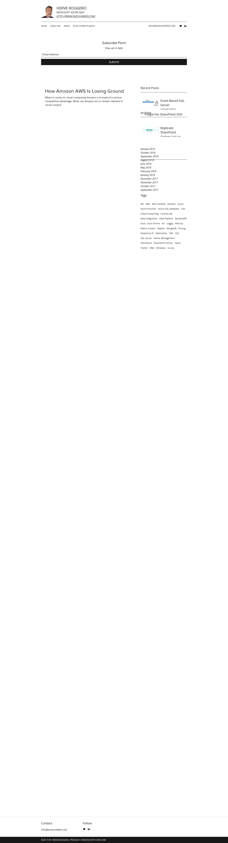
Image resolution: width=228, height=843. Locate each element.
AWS (148, 203)
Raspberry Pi (147, 233)
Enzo (143, 223)
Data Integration (149, 218)
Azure (181, 203)
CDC (183, 208)
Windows (161, 247)
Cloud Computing (150, 213)
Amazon (171, 203)
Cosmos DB (166, 213)
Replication (161, 233)
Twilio (177, 242)
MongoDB (171, 228)
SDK (171, 233)
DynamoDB (180, 218)
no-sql (171, 247)
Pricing (182, 228)
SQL (177, 233)
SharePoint (146, 242)
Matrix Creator (148, 228)
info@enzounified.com (54, 829)
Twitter (144, 247)
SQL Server (146, 238)
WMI (152, 247)
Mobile (161, 228)
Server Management (164, 238)
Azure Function (148, 208)
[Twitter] (180, 25)
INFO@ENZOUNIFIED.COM (161, 25)
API (142, 203)
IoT (163, 223)
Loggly (170, 223)
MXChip (179, 223)
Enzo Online (153, 223)
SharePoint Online (163, 242)
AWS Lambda (158, 203)
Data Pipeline (166, 218)
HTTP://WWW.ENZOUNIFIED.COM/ (75, 16)
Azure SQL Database (168, 208)
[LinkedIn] (185, 25)
